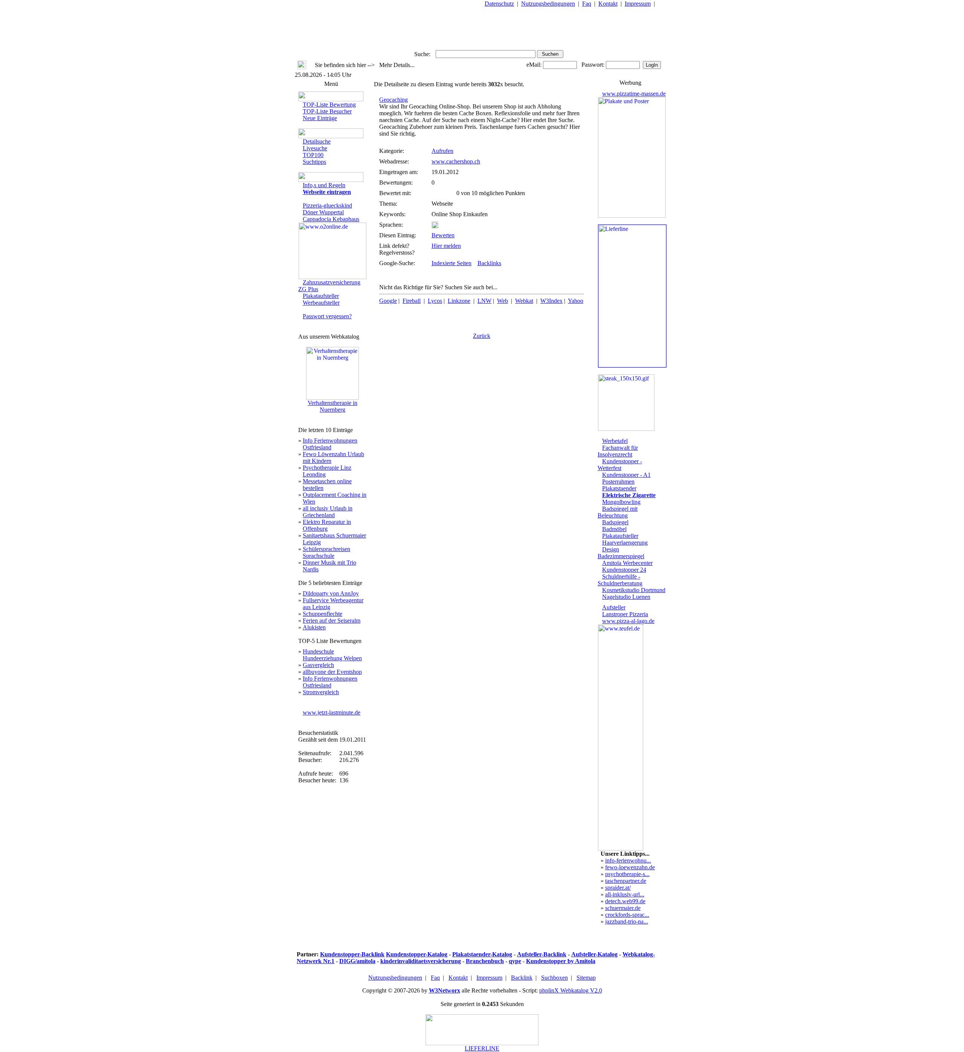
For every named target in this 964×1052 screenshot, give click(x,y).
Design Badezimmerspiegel (621, 552)
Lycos (435, 301)
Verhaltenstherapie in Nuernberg (332, 406)
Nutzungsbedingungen (548, 3)
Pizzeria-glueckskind (327, 205)
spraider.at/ (618, 887)
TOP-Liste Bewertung (329, 104)
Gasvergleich (318, 665)
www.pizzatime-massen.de (634, 93)
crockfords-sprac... (627, 915)
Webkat (524, 301)
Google (388, 301)
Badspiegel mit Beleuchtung (618, 512)
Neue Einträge (320, 118)
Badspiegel (615, 522)
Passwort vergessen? (327, 316)
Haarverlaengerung (625, 542)
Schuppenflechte (322, 614)
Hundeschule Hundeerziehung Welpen (332, 654)
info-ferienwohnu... (628, 860)
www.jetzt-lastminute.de (331, 712)
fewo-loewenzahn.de (630, 867)
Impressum (638, 3)
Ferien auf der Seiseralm (331, 620)
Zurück (481, 336)
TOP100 (313, 155)
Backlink (521, 977)
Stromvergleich (321, 692)
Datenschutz (499, 3)
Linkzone (459, 301)
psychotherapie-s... (627, 874)
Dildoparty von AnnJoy (331, 593)
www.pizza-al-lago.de (628, 621)
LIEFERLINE (482, 1048)
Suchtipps (314, 162)
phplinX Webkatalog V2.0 (570, 990)
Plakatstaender (619, 488)
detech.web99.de (625, 901)
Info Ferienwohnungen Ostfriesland (330, 443)
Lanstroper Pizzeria (625, 614)
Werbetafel (615, 441)
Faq (586, 3)
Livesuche (315, 148)
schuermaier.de (623, 908)
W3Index (551, 301)
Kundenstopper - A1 (626, 475)
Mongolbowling (621, 502)
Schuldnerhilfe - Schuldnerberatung (620, 579)
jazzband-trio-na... (626, 921)
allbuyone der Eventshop (332, 672)
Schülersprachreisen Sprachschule (326, 552)
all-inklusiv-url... (624, 894)
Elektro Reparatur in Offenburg (327, 525)
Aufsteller (613, 607)
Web (502, 301)
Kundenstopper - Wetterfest (620, 464)
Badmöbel (614, 529)
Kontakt (608, 3)
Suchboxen (554, 977)
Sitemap (586, 977)
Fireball (412, 301)
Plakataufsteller (321, 296)
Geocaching (393, 99)
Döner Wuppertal (323, 212)
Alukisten (314, 627)
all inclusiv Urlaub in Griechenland (327, 511)
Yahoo (575, 301)
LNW (484, 301)
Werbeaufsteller (321, 302)
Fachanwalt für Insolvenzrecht (618, 451)
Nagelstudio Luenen (626, 597)
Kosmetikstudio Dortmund (633, 590)
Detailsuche (317, 141)
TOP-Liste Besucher (327, 111)
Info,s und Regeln (324, 185)
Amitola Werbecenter (627, 563)
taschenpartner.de (625, 881)
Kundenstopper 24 (624, 569)
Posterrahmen (618, 481)
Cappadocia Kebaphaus (331, 219)
